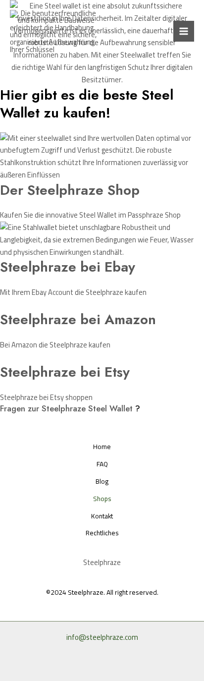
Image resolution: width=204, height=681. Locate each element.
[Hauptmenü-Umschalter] (183, 31)
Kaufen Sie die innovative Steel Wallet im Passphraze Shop (90, 215)
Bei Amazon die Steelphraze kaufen (55, 344)
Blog (102, 481)
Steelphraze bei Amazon (78, 319)
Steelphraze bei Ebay (67, 267)
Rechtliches (102, 533)
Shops (102, 499)
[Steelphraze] (57, 32)
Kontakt (102, 516)
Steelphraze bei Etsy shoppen (46, 397)
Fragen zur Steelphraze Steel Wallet (66, 408)
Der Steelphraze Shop (70, 190)
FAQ (102, 464)
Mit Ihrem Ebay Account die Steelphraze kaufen (73, 292)
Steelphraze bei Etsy (65, 372)
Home (102, 447)
